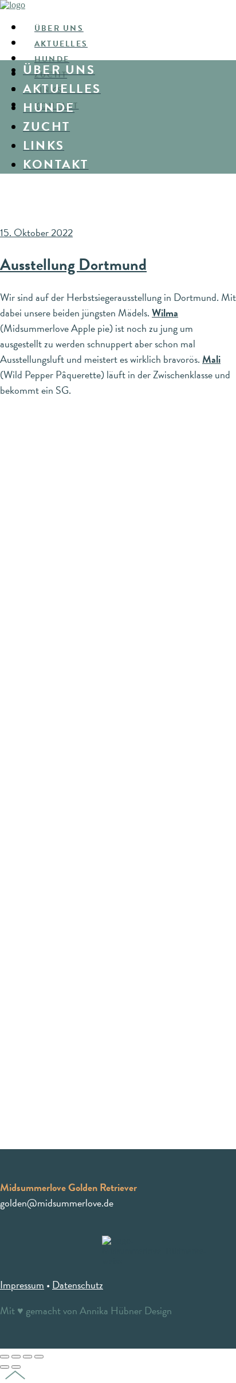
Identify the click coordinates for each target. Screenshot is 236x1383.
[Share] (16, 1356)
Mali (211, 359)
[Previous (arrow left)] (4, 1367)
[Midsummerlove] (12, 5)
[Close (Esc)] (4, 1356)
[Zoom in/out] (39, 1356)
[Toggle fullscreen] (27, 1356)
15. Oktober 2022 (36, 232)
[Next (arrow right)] (16, 1367)
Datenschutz (77, 1284)
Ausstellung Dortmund (73, 264)
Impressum (22, 1284)
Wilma (165, 312)
